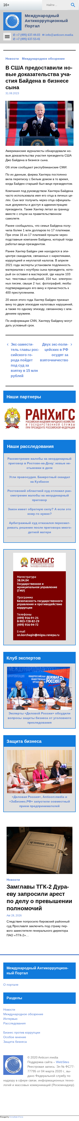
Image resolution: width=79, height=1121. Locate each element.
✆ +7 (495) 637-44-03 (26, 35)
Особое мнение (14, 1037)
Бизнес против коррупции (21, 1032)
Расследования (14, 1023)
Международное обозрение (43, 58)
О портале (10, 984)
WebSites (62, 1062)
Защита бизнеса (15, 1041)
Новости (12, 58)
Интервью (10, 1018)
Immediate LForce (16, 1117)
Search (73, 5)
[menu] (7, 36)
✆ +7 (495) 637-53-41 (26, 39)
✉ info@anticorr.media (57, 35)
